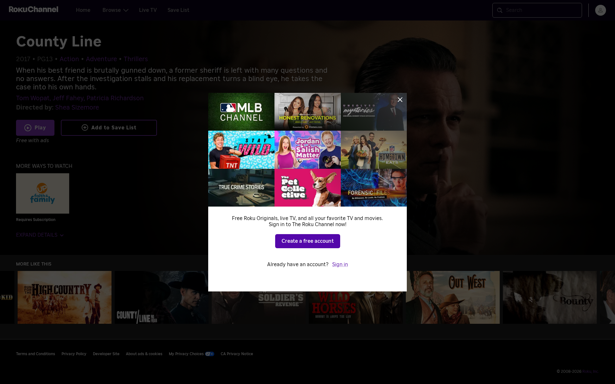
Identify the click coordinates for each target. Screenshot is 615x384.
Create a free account (308, 241)
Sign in (340, 264)
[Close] (400, 99)
